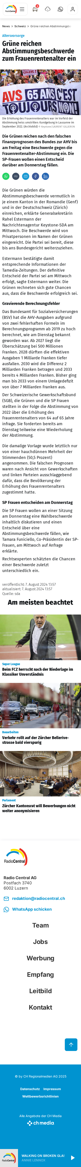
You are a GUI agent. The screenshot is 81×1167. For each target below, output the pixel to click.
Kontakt (40, 1007)
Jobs (40, 942)
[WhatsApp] (5, 176)
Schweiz (20, 26)
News (6, 26)
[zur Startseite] (11, 9)
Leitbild (40, 991)
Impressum (52, 1089)
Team (40, 925)
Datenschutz (30, 1089)
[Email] (25, 176)
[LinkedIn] (45, 176)
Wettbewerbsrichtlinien (40, 1096)
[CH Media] (40, 1122)
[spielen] (72, 1158)
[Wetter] (47, 9)
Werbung (40, 958)
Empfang (40, 974)
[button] (60, 9)
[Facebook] (35, 176)
